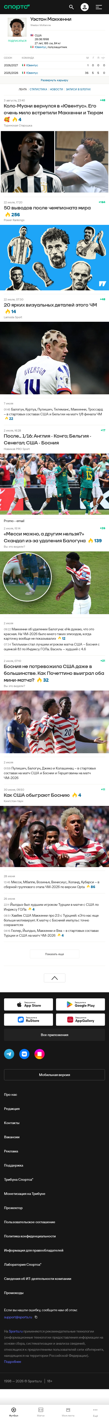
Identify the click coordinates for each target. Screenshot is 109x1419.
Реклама (11, 1151)
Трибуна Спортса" (18, 1179)
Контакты (12, 1123)
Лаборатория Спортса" (22, 1264)
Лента (23, 89)
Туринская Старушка (18, 125)
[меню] (99, 7)
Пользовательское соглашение (29, 1222)
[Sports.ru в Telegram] (10, 1055)
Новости (56, 89)
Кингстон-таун (13, 801)
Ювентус (40, 47)
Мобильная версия (54, 1074)
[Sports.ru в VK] (25, 1055)
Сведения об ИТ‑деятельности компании (37, 1278)
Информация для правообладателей (33, 1250)
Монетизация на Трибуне (24, 1193)
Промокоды (14, 1293)
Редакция (12, 1108)
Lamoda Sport (13, 317)
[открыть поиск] (71, 7)
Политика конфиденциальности (30, 1236)
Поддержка (13, 1165)
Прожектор (13, 1208)
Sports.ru (16, 1331)
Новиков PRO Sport (17, 449)
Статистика (38, 89)
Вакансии (12, 1137)
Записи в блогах (78, 89)
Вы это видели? (14, 546)
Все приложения (54, 1035)
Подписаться (17, 40)
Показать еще (54, 954)
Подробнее (12, 1361)
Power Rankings (14, 220)
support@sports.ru (18, 1317)
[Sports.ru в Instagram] (40, 1055)
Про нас (10, 1094)
